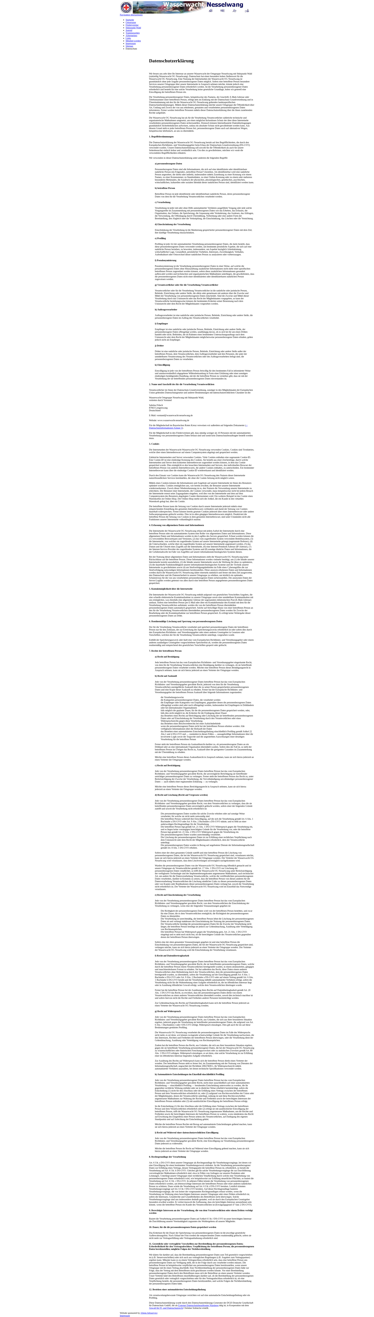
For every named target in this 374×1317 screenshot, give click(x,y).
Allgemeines (131, 35)
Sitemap (129, 46)
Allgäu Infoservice (148, 1313)
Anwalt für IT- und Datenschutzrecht (166, 1308)
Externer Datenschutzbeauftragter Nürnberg (198, 1305)
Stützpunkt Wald (133, 27)
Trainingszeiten (133, 33)
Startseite (130, 20)
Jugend (129, 30)
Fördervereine (132, 25)
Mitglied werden (133, 41)
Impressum (131, 43)
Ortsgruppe (131, 22)
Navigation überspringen (131, 15)
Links (128, 38)
